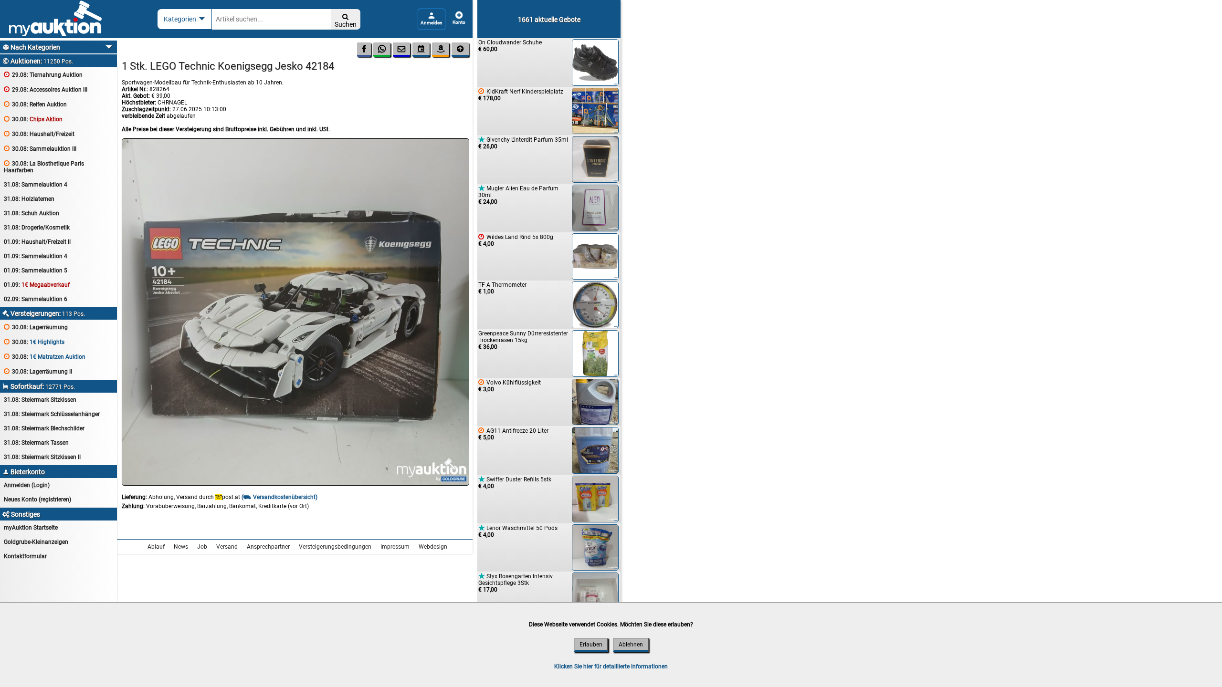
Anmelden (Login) (27, 485)
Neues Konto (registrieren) (37, 499)
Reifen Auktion (35, 104)
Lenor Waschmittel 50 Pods (518, 531)
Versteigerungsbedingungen (335, 546)
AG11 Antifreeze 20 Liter (513, 434)
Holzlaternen (29, 199)
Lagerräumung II (38, 371)
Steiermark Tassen (36, 442)
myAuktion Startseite (31, 527)
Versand (227, 546)
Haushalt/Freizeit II (37, 242)
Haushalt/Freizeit (39, 133)
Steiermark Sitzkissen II (42, 457)
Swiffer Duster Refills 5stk (514, 482)
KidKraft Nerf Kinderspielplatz (520, 95)
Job (202, 546)
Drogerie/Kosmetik (37, 227)
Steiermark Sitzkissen (40, 399)
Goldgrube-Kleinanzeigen (36, 542)
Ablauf (156, 546)
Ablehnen (631, 644)
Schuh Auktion (31, 213)
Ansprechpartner (268, 546)
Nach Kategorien (31, 47)
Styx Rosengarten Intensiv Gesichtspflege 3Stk (515, 582)
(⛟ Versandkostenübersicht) (279, 497)
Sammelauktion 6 (35, 299)
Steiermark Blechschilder (44, 428)
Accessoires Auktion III (45, 89)
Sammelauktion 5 (35, 270)
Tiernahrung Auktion (43, 74)
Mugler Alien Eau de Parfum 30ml (518, 195)
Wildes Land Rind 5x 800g (515, 240)
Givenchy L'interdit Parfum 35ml (523, 143)
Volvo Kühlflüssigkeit (509, 386)
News (181, 546)
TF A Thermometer (502, 288)
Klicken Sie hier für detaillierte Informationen (611, 666)
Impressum (395, 546)
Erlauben (590, 644)
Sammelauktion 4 (35, 184)
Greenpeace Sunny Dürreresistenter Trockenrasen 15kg (523, 340)
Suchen (346, 20)
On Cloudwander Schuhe (510, 45)
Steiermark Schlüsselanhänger (52, 414)
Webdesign (433, 546)
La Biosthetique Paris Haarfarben (44, 167)
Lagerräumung (36, 327)
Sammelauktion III (40, 148)
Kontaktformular (25, 556)
